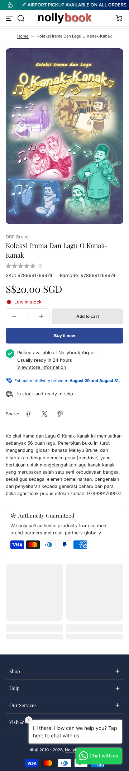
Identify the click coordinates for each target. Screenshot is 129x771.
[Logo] (64, 18)
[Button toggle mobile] (10, 18)
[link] (28, 413)
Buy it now (64, 335)
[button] (21, 18)
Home (23, 36)
